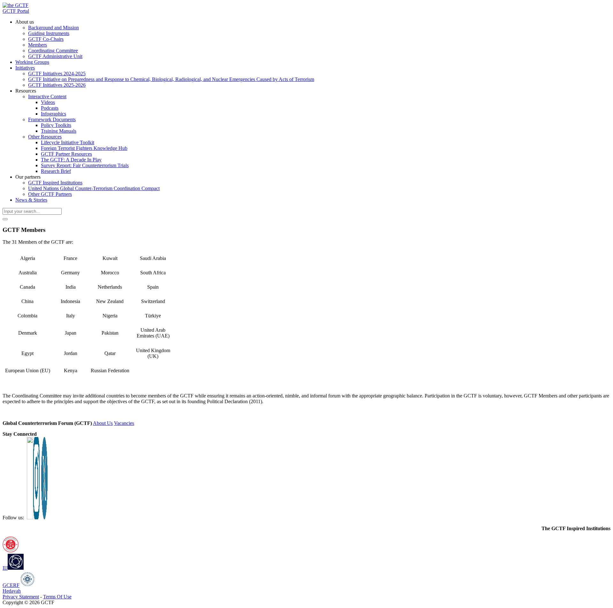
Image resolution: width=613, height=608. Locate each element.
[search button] (5, 219)
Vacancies (124, 423)
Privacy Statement (21, 596)
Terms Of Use (57, 596)
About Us (103, 423)
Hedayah (12, 591)
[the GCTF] (15, 5)
